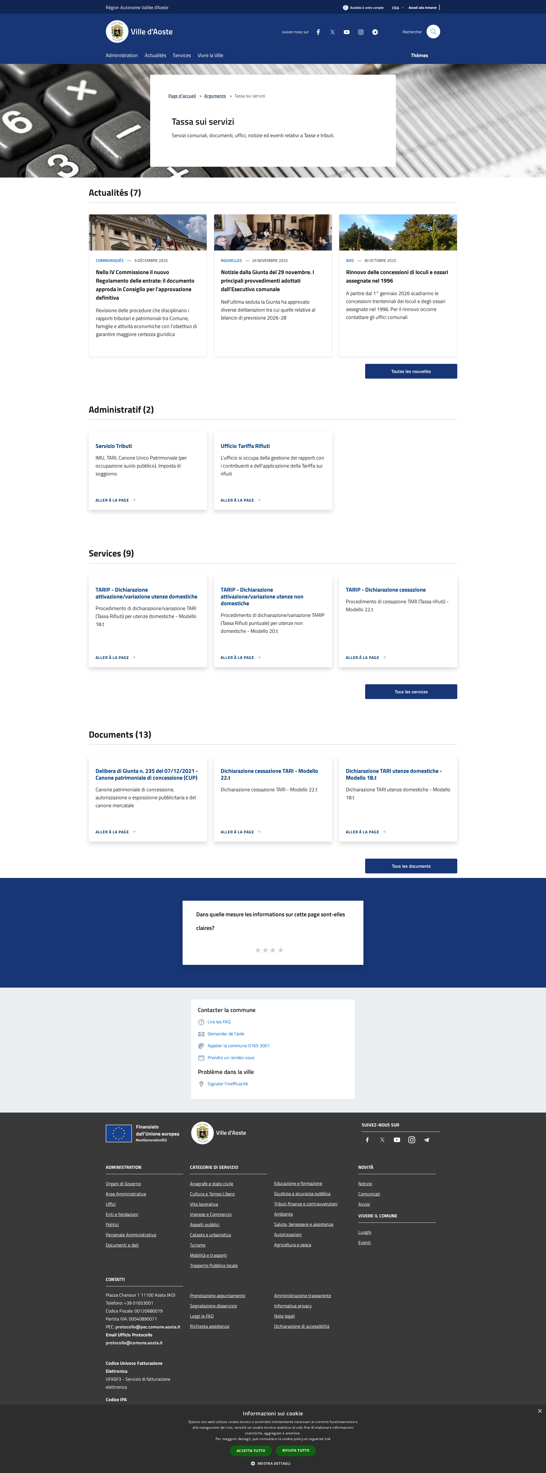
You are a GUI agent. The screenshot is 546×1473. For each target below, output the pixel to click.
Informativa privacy (293, 1305)
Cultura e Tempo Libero (212, 1193)
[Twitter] (330, 31)
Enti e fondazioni (122, 1214)
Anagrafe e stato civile (211, 1183)
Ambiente (283, 1214)
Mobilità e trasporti (208, 1255)
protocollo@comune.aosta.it (134, 1342)
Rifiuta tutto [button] (295, 1450)
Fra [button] (395, 8)
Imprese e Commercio (210, 1214)
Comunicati (369, 1193)
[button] (273, 1463)
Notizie (365, 1183)
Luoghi (364, 1232)
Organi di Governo (123, 1183)
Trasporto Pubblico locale (214, 1265)
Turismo (197, 1245)
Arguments (215, 95)
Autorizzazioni (288, 1234)
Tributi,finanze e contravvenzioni (306, 1203)
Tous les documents (411, 866)
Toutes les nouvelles (411, 371)
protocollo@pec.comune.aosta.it (147, 1326)
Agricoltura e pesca (292, 1244)
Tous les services (411, 691)
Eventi (364, 1242)
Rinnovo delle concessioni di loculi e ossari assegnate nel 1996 (397, 276)
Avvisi (364, 1204)
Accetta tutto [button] (251, 1450)
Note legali (284, 1316)
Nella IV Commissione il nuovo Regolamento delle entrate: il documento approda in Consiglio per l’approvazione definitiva (145, 285)
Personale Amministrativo (131, 1234)
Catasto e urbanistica (210, 1234)
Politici (112, 1224)
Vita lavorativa (204, 1204)
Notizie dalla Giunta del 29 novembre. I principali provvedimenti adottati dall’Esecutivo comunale (267, 280)
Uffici (111, 1204)
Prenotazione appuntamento (217, 1295)
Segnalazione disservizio (213, 1305)
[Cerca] (433, 31)
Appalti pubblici (205, 1224)
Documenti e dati (122, 1245)
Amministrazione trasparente (302, 1295)
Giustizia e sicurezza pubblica (302, 1193)
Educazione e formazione (298, 1183)
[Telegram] (373, 31)
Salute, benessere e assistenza (303, 1224)
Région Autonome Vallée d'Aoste (137, 7)
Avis (350, 260)
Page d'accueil (182, 95)
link (327, 1438)
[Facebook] (316, 31)
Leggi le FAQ (202, 1316)
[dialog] (273, 1439)
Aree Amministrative (126, 1193)
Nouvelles (231, 260)
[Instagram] (358, 31)
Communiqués (110, 260)
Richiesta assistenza (209, 1326)
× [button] (539, 1411)
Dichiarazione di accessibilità (301, 1326)
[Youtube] (344, 31)
